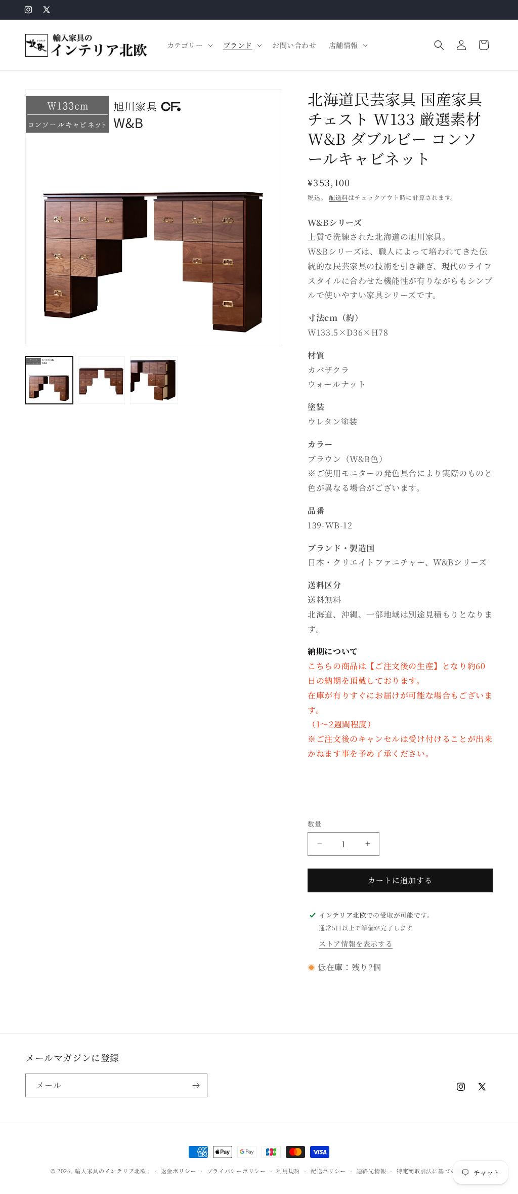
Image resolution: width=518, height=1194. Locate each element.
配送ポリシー (328, 1171)
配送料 (338, 197)
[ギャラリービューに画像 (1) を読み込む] (49, 380)
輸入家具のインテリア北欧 (110, 1171)
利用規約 (288, 1171)
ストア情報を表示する (356, 943)
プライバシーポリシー (236, 1171)
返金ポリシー (178, 1171)
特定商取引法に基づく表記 (432, 1171)
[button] (189, 45)
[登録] (196, 1085)
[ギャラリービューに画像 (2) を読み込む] (101, 380)
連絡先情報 (371, 1171)
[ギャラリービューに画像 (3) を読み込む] (154, 380)
